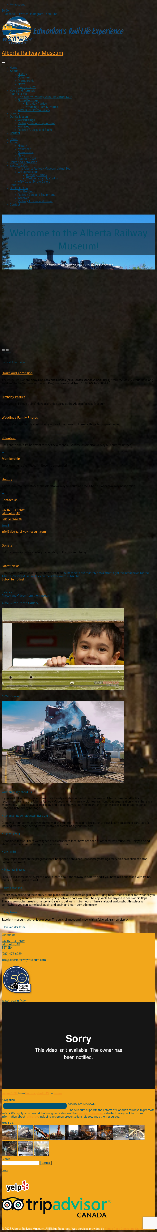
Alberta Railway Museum (32, 52)
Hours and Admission (23, 90)
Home (14, 67)
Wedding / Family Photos (42, 106)
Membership (26, 80)
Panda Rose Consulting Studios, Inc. (127, 1228)
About (14, 71)
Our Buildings (26, 120)
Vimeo (58, 1093)
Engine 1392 (10, 1093)
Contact (15, 133)
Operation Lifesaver (90, 1113)
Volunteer (24, 77)
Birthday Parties (36, 103)
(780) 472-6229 (12, 519)
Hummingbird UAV (37, 1093)
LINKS (5, 1170)
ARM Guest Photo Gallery (34, 110)
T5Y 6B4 (7, 947)
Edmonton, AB (11, 513)
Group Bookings (28, 100)
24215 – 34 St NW (13, 510)
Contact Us (10, 499)
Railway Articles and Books (35, 129)
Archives (23, 126)
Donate (14, 113)
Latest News (10, 565)
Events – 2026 (27, 87)
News (21, 84)
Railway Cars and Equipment (36, 123)
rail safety (32, 1116)
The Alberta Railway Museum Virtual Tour (45, 97)
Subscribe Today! (13, 579)
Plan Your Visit (19, 93)
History (22, 74)
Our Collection (19, 116)
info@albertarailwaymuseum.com (24, 531)
